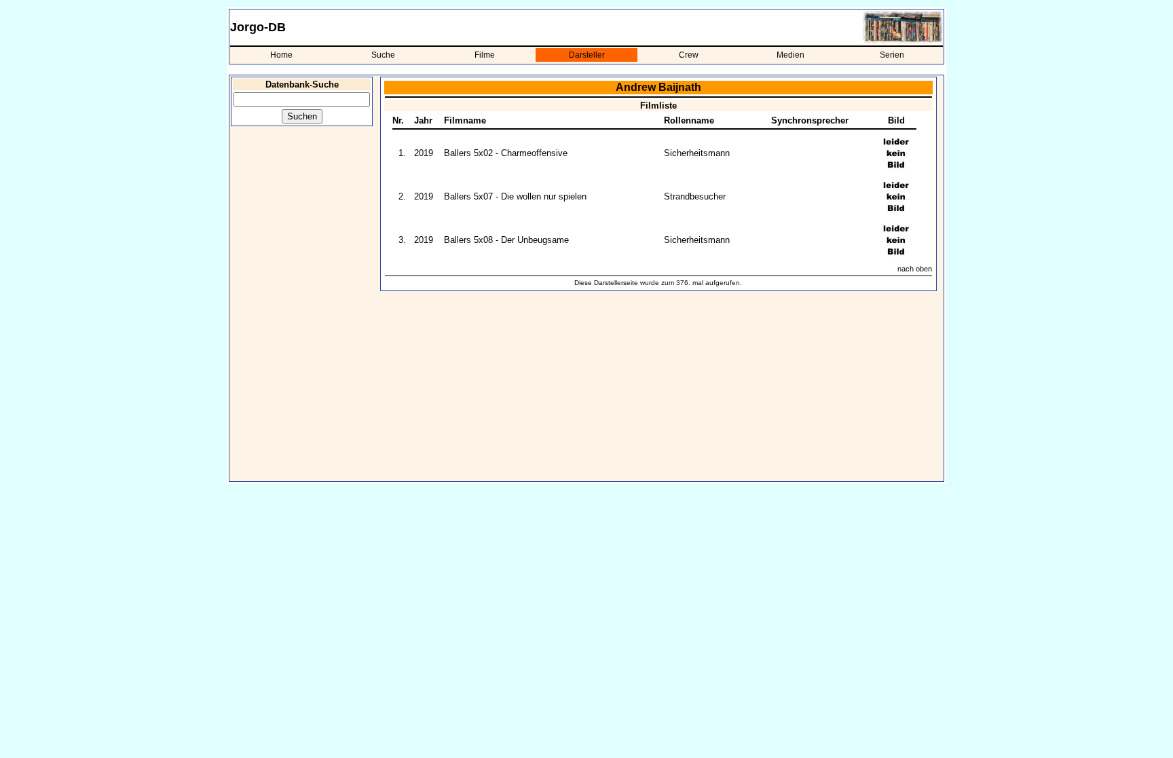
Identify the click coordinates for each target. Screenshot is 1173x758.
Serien (892, 55)
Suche (383, 55)
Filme (484, 55)
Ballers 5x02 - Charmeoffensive (505, 153)
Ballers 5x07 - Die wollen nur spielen (515, 196)
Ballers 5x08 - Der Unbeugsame (506, 240)
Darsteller (587, 55)
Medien (790, 55)
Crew (689, 55)
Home (281, 55)
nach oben (914, 269)
